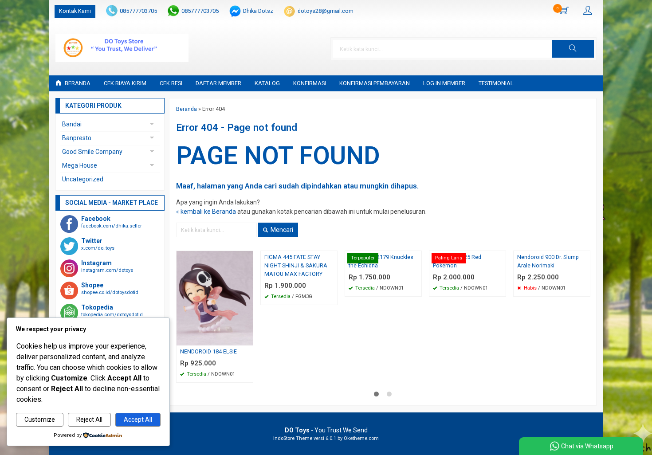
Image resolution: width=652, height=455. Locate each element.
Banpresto (76, 137)
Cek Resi (171, 83)
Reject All (89, 419)
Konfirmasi (309, 83)
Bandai (72, 124)
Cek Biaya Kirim (125, 83)
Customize (39, 419)
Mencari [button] (281, 229)
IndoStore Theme (292, 438)
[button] (573, 49)
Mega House (79, 165)
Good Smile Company (92, 151)
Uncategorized (82, 179)
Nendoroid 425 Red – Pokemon (459, 261)
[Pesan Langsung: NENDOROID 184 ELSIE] (247, 338)
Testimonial (496, 83)
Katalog (267, 83)
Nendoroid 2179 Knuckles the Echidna (381, 261)
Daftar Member (218, 83)
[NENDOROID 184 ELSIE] (215, 297)
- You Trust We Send (326, 430)
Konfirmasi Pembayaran (374, 83)
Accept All (138, 419)
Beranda (76, 83)
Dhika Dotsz (258, 11)
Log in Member (444, 83)
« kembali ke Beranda (206, 211)
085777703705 (138, 11)
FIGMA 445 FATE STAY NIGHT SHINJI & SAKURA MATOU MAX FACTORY (295, 265)
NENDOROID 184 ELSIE (208, 351)
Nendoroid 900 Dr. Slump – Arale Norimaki (550, 261)
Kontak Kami (75, 11)
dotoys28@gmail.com (325, 11)
